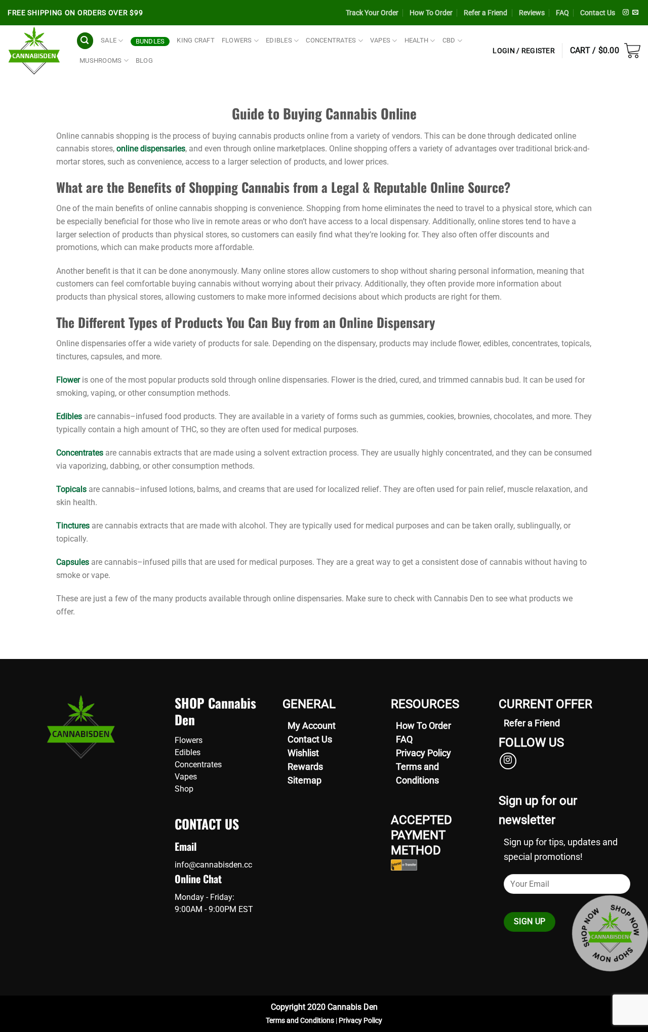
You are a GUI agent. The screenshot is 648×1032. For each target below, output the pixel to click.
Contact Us (597, 13)
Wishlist (303, 753)
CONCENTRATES (331, 40)
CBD (449, 40)
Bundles (150, 41)
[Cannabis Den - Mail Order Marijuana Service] (34, 50)
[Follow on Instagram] (626, 12)
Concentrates (79, 453)
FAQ (562, 13)
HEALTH (416, 40)
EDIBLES (279, 40)
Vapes (186, 776)
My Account (312, 725)
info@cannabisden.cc (213, 865)
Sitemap (304, 780)
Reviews (532, 13)
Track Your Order (372, 13)
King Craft (196, 40)
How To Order (431, 13)
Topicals (71, 489)
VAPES (380, 40)
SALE (108, 40)
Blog (144, 60)
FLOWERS (237, 40)
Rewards (305, 766)
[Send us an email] (635, 12)
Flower (68, 380)
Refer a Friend (485, 13)
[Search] (85, 40)
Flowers (188, 740)
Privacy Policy (423, 753)
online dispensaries (150, 148)
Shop (184, 789)
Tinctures (73, 525)
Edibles (69, 416)
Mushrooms (100, 60)
